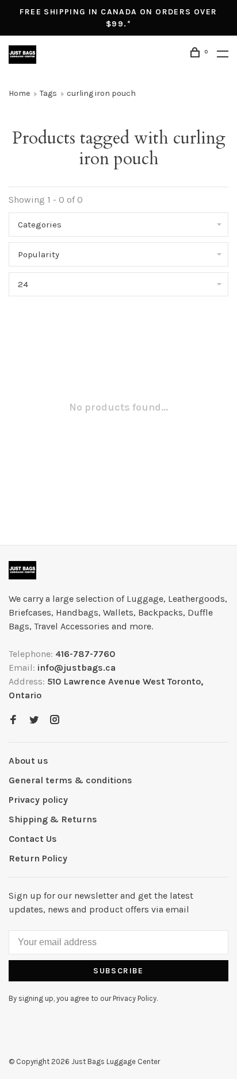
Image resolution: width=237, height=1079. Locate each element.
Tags (48, 93)
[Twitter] (34, 720)
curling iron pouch (101, 93)
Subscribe (118, 971)
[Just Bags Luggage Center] (22, 570)
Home (19, 93)
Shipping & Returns (53, 819)
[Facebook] (13, 720)
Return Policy (38, 858)
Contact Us (33, 838)
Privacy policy (38, 799)
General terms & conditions (70, 780)
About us (28, 760)
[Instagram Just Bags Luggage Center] (54, 720)
